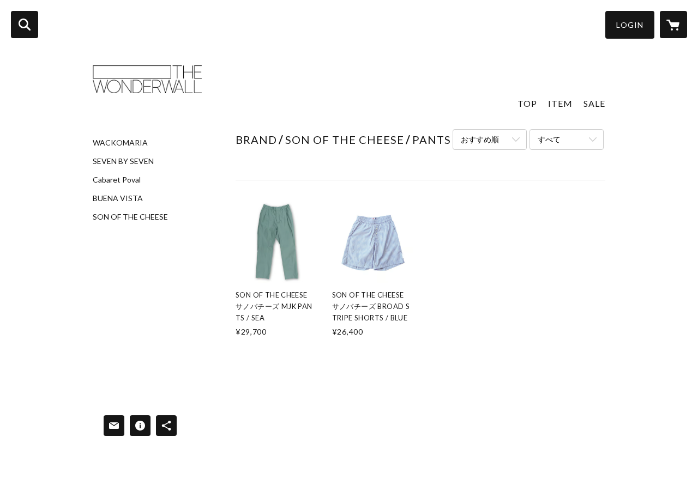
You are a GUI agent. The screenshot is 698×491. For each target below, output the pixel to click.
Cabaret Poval (117, 180)
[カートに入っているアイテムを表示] (673, 24)
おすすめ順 (480, 139)
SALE (594, 103)
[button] (629, 25)
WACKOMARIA (120, 143)
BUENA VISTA (118, 198)
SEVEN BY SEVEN (123, 161)
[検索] (24, 24)
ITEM (560, 103)
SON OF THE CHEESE (130, 217)
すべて (549, 139)
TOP (527, 103)
